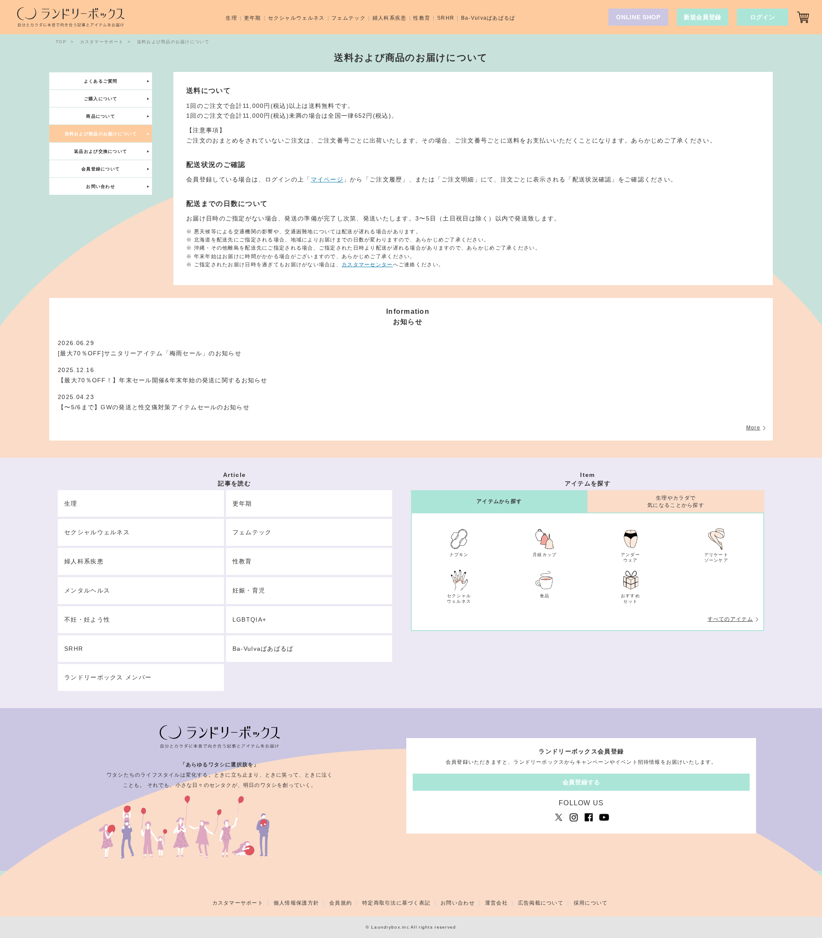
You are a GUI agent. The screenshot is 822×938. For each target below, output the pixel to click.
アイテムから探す (499, 501)
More (753, 428)
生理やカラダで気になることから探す (675, 501)
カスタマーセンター (367, 264)
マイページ (327, 179)
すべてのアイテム (730, 619)
